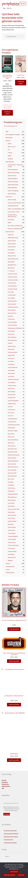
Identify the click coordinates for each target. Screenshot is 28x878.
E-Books (10, 152)
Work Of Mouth (12, 193)
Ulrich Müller (11, 554)
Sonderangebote (10, 566)
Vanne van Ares (12, 557)
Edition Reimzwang (13, 184)
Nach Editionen (10, 161)
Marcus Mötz (11, 434)
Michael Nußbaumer (13, 461)
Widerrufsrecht (6, 786)
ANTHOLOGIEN (12, 199)
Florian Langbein (12, 322)
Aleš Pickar (11, 234)
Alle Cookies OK (14, 871)
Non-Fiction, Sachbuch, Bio (15, 225)
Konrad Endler (11, 394)
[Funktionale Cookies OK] (26, 870)
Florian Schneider (12, 325)
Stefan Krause (11, 518)
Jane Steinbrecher (13, 367)
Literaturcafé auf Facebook (11, 833)
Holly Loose (11, 358)
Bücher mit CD (11, 146)
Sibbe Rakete (11, 512)
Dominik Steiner (12, 313)
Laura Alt (10, 406)
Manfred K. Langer (12, 430)
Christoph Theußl (12, 289)
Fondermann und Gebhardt (15, 328)
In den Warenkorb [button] (14, 629)
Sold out (8, 563)
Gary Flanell (11, 334)
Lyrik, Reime (11, 219)
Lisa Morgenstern (12, 418)
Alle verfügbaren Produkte (13, 134)
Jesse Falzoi (11, 376)
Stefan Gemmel (12, 515)
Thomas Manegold (13, 536)
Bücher (10, 143)
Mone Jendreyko (12, 470)
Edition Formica (12, 175)
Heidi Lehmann (12, 346)
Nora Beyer (11, 482)
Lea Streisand (11, 409)
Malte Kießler (11, 428)
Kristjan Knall (11, 397)
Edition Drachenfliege (13, 172)
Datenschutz (5, 784)
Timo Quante (11, 548)
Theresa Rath (11, 530)
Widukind (10, 560)
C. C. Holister (11, 271)
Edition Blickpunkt (13, 169)
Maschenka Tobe (12, 449)
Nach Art (8, 140)
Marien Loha (11, 437)
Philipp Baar (11, 491)
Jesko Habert (11, 373)
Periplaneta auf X (8, 839)
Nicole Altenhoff (12, 476)
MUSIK (9, 222)
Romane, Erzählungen (14, 228)
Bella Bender (11, 262)
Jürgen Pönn (11, 388)
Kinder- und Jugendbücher (15, 209)
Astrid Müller (11, 250)
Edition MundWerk (13, 178)
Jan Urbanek (11, 364)
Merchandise (9, 137)
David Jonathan (12, 304)
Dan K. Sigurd (11, 298)
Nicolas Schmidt (12, 473)
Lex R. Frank (11, 412)
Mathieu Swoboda (12, 452)
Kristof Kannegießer (13, 400)
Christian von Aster (13, 280)
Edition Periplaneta (13, 181)
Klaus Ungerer (11, 391)
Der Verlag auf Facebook (10, 830)
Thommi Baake (12, 539)
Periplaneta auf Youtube (10, 842)
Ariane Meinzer (12, 246)
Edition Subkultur (5, 104)
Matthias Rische (12, 458)
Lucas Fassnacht (12, 421)
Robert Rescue (12, 500)
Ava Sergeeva (11, 253)
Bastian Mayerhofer (13, 259)
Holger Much (11, 355)
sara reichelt (11, 503)
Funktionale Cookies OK (9, 875)
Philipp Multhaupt (13, 494)
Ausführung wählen (7, 113)
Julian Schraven (12, 385)
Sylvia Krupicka (12, 527)
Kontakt (4, 780)
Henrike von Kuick (12, 352)
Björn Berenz (11, 268)
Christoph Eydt (12, 283)
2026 (7, 131)
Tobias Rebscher (12, 551)
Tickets (8, 569)
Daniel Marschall (12, 301)
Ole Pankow (11, 485)
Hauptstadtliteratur (13, 205)
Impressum (5, 782)
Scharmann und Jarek (13, 509)
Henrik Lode (11, 349)
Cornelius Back (12, 295)
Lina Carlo (10, 415)
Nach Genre (9, 196)
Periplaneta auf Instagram (11, 836)
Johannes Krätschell (13, 379)
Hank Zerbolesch (12, 340)
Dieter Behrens (12, 310)
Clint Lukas (11, 292)
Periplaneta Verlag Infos (11, 810)
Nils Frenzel (11, 479)
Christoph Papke (12, 286)
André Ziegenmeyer (13, 237)
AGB (3, 788)
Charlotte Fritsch (12, 274)
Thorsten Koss (12, 542)
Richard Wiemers (12, 497)
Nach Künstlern (10, 231)
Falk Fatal (10, 316)
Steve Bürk (10, 524)
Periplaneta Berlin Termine (11, 808)
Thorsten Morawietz (13, 545)
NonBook (10, 159)
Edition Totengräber (13, 190)
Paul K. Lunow (11, 488)
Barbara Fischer (12, 256)
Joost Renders (11, 382)
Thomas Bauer (12, 533)
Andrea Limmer (12, 240)
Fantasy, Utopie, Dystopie (14, 203)
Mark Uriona (11, 443)
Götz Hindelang (12, 337)
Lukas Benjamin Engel (14, 424)
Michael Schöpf (12, 464)
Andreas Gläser (12, 243)
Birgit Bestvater (12, 265)
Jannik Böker (11, 370)
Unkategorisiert (10, 572)
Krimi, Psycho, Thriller (14, 212)
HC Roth (10, 343)
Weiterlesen (21, 875)
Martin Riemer (11, 446)
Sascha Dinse (11, 506)
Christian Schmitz (12, 277)
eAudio (9, 155)
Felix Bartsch (11, 319)
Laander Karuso (12, 403)
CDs (9, 149)
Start (4, 8)
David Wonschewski (13, 307)
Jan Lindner (11, 361)
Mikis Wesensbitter (13, 467)
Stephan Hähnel (12, 521)
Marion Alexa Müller (13, 440)
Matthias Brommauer (13, 455)
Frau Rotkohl (11, 331)
